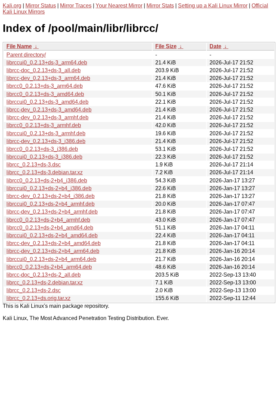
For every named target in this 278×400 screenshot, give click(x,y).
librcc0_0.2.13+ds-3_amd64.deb (45, 94)
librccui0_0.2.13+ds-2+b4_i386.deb (49, 188)
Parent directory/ (26, 55)
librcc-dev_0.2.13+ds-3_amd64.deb (49, 110)
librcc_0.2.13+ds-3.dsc (33, 164)
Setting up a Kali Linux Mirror (212, 5)
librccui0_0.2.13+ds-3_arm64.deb (46, 62)
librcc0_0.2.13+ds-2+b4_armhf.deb (48, 220)
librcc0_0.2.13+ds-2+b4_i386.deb (46, 180)
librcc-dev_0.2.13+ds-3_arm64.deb (48, 78)
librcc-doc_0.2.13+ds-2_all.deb (43, 275)
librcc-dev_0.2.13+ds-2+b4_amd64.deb (53, 243)
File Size (166, 46)
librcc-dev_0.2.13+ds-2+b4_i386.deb (50, 196)
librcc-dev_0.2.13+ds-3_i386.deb (45, 141)
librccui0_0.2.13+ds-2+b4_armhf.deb (50, 204)
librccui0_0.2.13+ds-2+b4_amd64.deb (52, 235)
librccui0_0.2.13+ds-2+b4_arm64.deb (51, 259)
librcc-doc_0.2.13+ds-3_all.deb (43, 70)
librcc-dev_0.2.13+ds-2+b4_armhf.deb (52, 212)
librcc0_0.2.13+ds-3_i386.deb (42, 149)
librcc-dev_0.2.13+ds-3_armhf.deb (47, 117)
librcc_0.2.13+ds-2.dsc (33, 290)
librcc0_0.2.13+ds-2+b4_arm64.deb (49, 267)
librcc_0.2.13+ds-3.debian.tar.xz (44, 172)
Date (215, 46)
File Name (19, 46)
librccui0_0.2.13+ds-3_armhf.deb (45, 133)
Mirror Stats (160, 5)
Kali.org (12, 5)
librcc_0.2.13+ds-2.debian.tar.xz (44, 282)
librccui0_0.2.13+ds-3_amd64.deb (47, 102)
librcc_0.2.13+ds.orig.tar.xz (38, 298)
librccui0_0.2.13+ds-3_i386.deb (44, 157)
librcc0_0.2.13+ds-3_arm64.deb (44, 86)
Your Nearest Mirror (119, 5)
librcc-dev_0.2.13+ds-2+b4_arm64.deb (52, 251)
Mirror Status (40, 5)
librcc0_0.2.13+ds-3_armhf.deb (43, 125)
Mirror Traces (76, 5)
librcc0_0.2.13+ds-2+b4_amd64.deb (49, 228)
